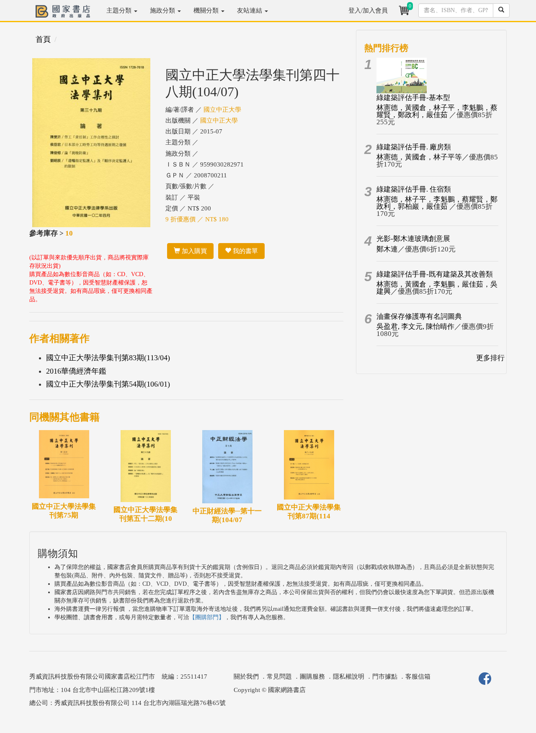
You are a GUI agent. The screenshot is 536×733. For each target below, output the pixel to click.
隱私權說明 (348, 676)
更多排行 (490, 358)
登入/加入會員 (368, 10)
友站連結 (250, 10)
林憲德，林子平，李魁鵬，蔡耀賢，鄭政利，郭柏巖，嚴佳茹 (436, 202)
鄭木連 (387, 249)
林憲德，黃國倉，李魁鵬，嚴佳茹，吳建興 (436, 287)
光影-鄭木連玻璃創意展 (413, 239)
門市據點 (384, 676)
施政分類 (163, 10)
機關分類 (206, 10)
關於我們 (246, 676)
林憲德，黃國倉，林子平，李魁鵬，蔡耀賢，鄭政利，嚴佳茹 (436, 111)
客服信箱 (417, 676)
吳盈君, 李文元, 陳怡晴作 (415, 327)
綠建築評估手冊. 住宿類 (413, 189)
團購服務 (312, 676)
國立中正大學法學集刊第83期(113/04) (108, 358)
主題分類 (119, 10)
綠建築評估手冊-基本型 (413, 98)
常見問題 (279, 676)
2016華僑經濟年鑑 (76, 371)
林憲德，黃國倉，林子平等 (419, 157)
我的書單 (244, 251)
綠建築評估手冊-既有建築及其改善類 (434, 274)
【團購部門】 (206, 617)
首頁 (43, 39)
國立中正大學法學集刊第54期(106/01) (108, 384)
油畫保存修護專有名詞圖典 (419, 316)
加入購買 (193, 251)
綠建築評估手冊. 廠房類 (413, 147)
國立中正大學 (222, 109)
